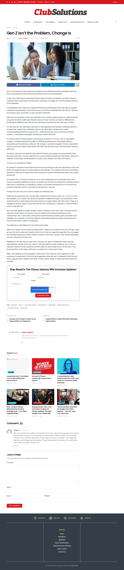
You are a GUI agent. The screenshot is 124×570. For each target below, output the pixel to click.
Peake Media (74, 566)
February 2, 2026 (37, 416)
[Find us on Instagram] (12, 2)
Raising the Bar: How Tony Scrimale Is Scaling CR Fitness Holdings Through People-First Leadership (42, 410)
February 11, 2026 (13, 416)
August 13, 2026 (12, 383)
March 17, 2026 (62, 385)
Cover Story (38, 403)
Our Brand (37, 22)
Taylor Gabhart (23, 38)
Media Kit (46, 2)
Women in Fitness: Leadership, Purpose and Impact (41, 378)
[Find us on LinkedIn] (14, 2)
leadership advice (63, 305)
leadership (52, 305)
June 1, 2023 (34, 38)
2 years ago (25, 430)
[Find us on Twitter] (9, 2)
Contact (52, 2)
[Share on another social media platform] (77, 85)
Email (9, 496)
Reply (16, 446)
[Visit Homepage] (61, 12)
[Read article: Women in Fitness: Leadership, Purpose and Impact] (43, 366)
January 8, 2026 (62, 416)
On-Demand (50, 22)
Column (10, 372)
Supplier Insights (77, 22)
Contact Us (62, 552)
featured (14, 305)
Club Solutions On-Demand (62, 546)
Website (47, 496)
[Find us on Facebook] (7, 2)
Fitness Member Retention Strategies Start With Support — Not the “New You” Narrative (67, 410)
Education (62, 22)
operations (23, 308)
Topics (27, 22)
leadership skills (13, 308)
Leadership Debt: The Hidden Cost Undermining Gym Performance (18, 378)
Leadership (15, 28)
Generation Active (30, 305)
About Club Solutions (62, 543)
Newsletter (40, 2)
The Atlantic (56, 139)
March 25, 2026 (37, 383)
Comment (11, 463)
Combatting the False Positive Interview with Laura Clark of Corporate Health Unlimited (68, 379)
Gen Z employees (68, 196)
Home (8, 28)
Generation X (42, 305)
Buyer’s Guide (92, 22)
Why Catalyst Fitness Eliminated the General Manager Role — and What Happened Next (17, 410)
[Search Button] (116, 22)
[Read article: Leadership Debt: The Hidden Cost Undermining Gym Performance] (18, 366)
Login (115, 2)
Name (9, 487)
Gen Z (21, 305)
